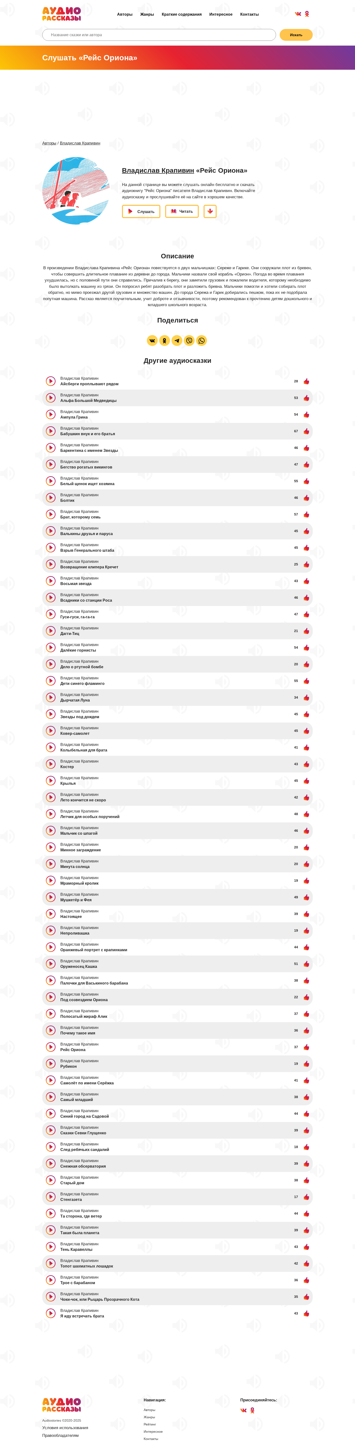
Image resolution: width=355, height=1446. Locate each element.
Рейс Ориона (72, 1050)
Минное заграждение (80, 850)
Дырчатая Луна (75, 700)
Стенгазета (71, 1200)
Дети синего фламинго (82, 684)
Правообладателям (60, 1435)
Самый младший (76, 1100)
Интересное (221, 14)
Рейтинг (150, 1424)
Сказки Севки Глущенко (83, 1133)
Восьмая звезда (76, 584)
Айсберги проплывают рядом (89, 384)
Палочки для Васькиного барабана (94, 983)
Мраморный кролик (79, 883)
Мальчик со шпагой (79, 833)
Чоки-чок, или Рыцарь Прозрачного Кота (99, 1299)
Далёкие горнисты (78, 650)
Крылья (68, 783)
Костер (67, 767)
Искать (296, 35)
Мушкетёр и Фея (76, 900)
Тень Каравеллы (76, 1249)
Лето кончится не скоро (83, 800)
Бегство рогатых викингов (86, 467)
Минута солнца (75, 867)
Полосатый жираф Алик (83, 1016)
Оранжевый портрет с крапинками (93, 950)
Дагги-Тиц (69, 634)
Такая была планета (79, 1233)
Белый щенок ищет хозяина (87, 484)
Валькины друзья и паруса (86, 534)
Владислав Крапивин (80, 143)
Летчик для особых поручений (90, 817)
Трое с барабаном (77, 1283)
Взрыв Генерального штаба (87, 550)
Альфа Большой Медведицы (88, 401)
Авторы (125, 14)
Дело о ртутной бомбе (81, 667)
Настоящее (71, 917)
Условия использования (65, 1427)
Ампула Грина (74, 417)
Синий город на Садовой (84, 1116)
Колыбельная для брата (83, 750)
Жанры (147, 14)
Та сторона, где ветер (81, 1216)
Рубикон (68, 1066)
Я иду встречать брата (82, 1316)
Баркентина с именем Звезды (89, 450)
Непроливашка (74, 933)
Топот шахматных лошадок (86, 1266)
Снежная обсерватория (83, 1166)
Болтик (67, 500)
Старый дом (72, 1183)
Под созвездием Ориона (84, 1000)
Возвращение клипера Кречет (89, 567)
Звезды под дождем (79, 717)
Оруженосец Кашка (78, 966)
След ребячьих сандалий (84, 1150)
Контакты (249, 14)
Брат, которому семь (80, 517)
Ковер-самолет (75, 733)
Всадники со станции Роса (86, 600)
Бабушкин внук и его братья (87, 434)
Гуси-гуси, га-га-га (77, 617)
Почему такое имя (77, 1033)
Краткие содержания (182, 14)
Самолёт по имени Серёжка (87, 1083)
